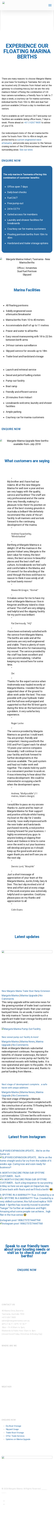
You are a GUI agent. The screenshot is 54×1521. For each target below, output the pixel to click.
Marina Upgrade (29, 995)
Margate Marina (10, 995)
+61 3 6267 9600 (32, 122)
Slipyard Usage (12, 1429)
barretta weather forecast (16, 1410)
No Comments (20, 1044)
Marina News (27, 1041)
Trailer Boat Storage (15, 1432)
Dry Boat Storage (13, 1426)
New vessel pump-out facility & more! (20, 1037)
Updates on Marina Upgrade (18, 1439)
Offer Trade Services (15, 1436)
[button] (50, 5)
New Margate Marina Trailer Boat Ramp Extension (26, 991)
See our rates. (26, 149)
